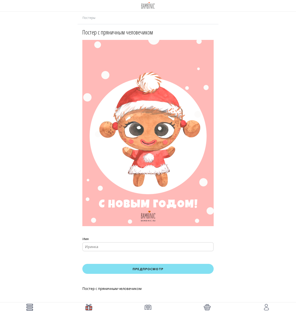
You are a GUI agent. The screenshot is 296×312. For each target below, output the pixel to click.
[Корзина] (207, 307)
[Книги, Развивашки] (147, 307)
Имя (85, 239)
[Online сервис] (88, 307)
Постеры (88, 18)
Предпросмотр (148, 269)
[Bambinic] (148, 5)
